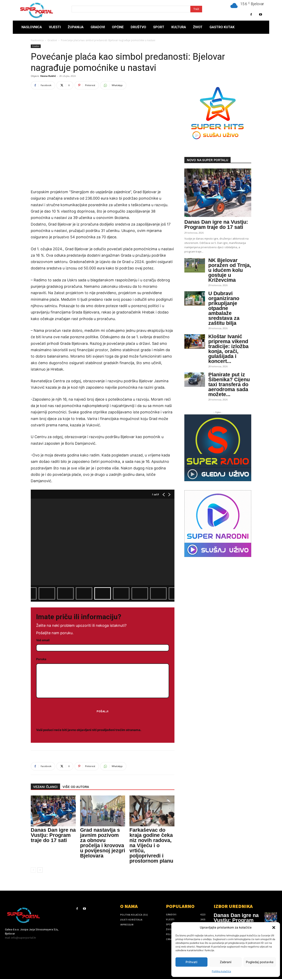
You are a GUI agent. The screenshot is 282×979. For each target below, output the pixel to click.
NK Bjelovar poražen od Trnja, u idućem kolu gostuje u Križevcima (229, 270)
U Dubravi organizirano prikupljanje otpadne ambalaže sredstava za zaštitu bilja (223, 308)
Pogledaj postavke (260, 962)
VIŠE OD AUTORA (76, 787)
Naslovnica (37, 40)
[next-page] (40, 870)
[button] (274, 927)
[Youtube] (260, 14)
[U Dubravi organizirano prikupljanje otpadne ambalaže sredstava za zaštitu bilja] (194, 298)
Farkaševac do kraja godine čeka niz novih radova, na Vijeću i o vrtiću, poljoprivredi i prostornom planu (151, 845)
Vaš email (43, 640)
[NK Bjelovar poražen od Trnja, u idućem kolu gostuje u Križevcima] (194, 265)
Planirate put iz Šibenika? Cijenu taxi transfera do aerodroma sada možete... (229, 384)
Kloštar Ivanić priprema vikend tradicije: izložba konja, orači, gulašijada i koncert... (228, 348)
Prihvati (191, 962)
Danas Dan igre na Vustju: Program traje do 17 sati (53, 835)
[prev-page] (33, 870)
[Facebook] (251, 14)
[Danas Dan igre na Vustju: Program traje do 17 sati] (53, 810)
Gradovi (52, 40)
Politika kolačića (221, 971)
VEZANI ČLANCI (45, 787)
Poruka (41, 659)
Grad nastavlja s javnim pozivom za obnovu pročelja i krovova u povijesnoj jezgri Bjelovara (102, 843)
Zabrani (225, 962)
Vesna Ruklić (48, 75)
